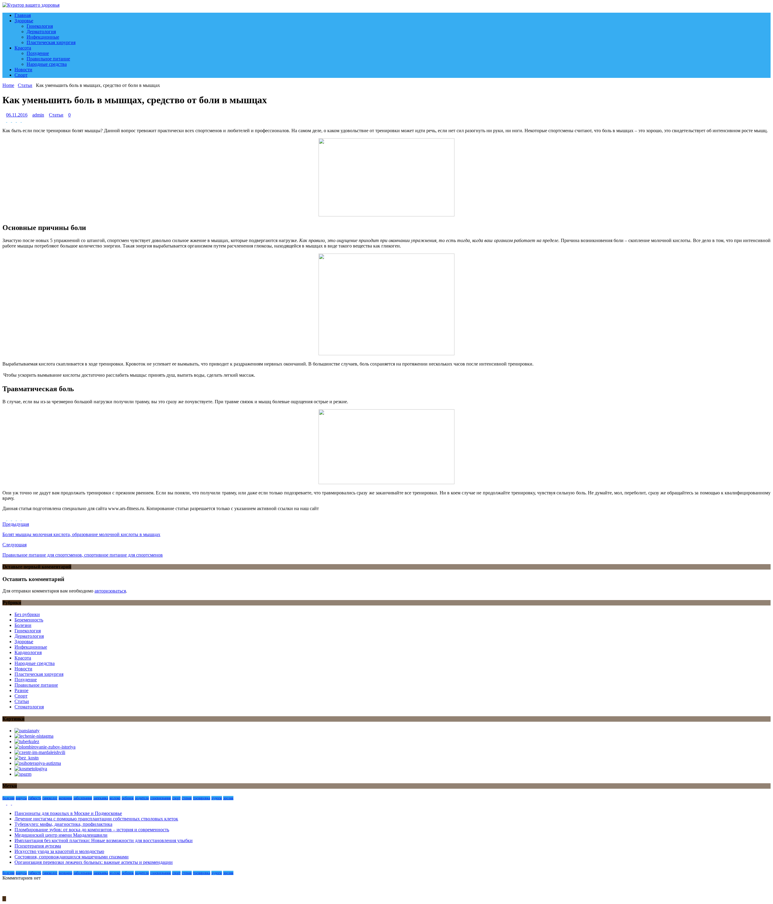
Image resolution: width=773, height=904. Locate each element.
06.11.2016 (16, 114)
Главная (22, 15)
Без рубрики (27, 614)
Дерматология (41, 31)
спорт (176, 798)
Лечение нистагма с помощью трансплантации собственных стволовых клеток (96, 818)
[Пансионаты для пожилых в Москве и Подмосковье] (27, 730)
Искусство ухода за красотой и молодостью (59, 851)
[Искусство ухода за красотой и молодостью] (30, 768)
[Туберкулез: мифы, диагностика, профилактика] (26, 741)
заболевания (82, 798)
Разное (21, 690)
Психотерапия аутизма (37, 845)
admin (38, 114)
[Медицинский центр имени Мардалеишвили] (39, 752)
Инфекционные (43, 37)
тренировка (201, 798)
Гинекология (40, 26)
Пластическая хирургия (51, 42)
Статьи (56, 114)
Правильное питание (48, 58)
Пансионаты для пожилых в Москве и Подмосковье (68, 813)
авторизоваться (110, 590)
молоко (114, 798)
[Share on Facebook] (4, 120)
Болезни (22, 625)
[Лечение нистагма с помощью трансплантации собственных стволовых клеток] (33, 736)
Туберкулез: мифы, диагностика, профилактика (63, 824)
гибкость (34, 798)
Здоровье (23, 20)
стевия (187, 798)
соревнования (160, 798)
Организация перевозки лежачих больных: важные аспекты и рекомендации (93, 862)
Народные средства (47, 64)
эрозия (228, 798)
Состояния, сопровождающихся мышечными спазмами (71, 856)
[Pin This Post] (14, 120)
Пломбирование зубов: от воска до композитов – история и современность (91, 829)
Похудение (38, 53)
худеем (216, 798)
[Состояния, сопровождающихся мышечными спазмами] (22, 774)
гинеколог (49, 798)
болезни (8, 798)
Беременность (28, 619)
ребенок (128, 798)
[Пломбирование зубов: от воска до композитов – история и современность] (44, 746)
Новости (23, 69)
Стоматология (29, 706)
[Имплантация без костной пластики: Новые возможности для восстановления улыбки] (26, 757)
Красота (22, 47)
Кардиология (28, 652)
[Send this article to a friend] (23, 120)
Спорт (20, 75)
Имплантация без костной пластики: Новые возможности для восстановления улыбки (103, 840)
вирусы (21, 798)
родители (142, 798)
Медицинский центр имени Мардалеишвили (60, 835)
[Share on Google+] (19, 120)
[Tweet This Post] (9, 120)
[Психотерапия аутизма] (37, 763)
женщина (65, 798)
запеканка (100, 798)
